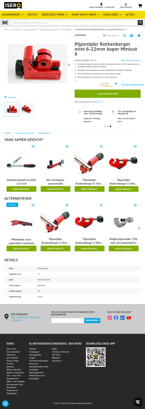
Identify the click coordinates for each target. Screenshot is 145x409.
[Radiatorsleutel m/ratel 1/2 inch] (21, 163)
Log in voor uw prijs (107, 94)
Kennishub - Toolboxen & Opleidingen (12, 390)
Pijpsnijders (66, 30)
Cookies (10, 364)
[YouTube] (129, 318)
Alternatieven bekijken (131, 60)
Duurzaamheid (13, 352)
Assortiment (16, 30)
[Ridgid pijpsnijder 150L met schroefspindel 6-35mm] (124, 222)
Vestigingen (34, 352)
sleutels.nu (57, 361)
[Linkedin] (122, 318)
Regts (54, 349)
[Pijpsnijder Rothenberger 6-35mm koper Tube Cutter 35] (90, 163)
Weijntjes (56, 358)
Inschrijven (92, 321)
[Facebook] (116, 318)
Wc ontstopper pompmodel (55, 182)
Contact (32, 349)
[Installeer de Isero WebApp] (95, 357)
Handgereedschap (30, 30)
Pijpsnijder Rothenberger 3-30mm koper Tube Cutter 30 (123, 182)
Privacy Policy (13, 361)
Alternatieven (45, 133)
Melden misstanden (15, 372)
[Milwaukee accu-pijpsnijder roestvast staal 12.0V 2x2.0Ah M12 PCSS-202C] (21, 223)
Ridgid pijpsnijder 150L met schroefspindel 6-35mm (123, 241)
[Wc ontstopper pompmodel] (56, 163)
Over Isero (11, 349)
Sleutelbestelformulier (39, 366)
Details (7, 133)
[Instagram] (110, 318)
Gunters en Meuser (60, 352)
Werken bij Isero (14, 369)
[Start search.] (140, 22)
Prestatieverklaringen (38, 361)
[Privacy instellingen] (5, 403)
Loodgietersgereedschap (50, 30)
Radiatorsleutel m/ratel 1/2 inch (21, 182)
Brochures (33, 364)
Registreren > (98, 102)
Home (6, 30)
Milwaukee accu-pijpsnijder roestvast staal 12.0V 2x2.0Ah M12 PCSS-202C (21, 241)
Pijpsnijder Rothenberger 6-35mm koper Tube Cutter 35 (90, 182)
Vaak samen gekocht (24, 133)
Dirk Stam (56, 355)
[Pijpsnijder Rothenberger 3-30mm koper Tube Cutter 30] (124, 163)
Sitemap (10, 366)
